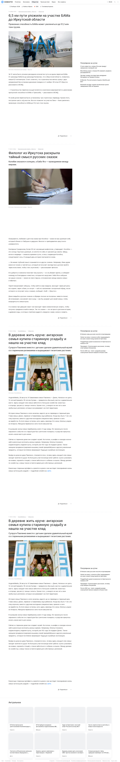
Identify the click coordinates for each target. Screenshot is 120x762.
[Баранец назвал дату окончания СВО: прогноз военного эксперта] (73, 745)
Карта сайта (114, 760)
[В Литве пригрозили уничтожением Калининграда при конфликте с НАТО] (21, 719)
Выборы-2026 (15, 6)
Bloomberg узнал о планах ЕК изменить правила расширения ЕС (95, 71)
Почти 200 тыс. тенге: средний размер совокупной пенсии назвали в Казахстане (93, 351)
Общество (41, 11)
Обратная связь (106, 760)
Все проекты (20, 760)
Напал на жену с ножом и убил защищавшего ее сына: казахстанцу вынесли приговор (95, 338)
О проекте (52, 760)
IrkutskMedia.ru (22, 331)
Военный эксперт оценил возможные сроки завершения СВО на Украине (94, 85)
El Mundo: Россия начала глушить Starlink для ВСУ (95, 80)
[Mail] (2, 2)
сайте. (49, 471)
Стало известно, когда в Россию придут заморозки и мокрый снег (93, 67)
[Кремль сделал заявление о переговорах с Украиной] (47, 745)
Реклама (14, 760)
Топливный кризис (47, 6)
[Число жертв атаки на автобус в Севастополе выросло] (99, 719)
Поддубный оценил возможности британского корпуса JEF (95, 342)
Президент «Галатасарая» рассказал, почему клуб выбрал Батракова (95, 347)
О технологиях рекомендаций (63, 760)
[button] (40, 49)
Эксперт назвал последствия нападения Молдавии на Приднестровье (93, 76)
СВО (37, 6)
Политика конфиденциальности (78, 760)
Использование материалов (94, 760)
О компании (8, 760)
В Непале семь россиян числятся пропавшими (95, 334)
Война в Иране (27, 6)
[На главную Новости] (8, 2)
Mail (3, 760)
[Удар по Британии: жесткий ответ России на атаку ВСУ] (73, 719)
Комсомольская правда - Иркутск (27, 11)
